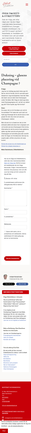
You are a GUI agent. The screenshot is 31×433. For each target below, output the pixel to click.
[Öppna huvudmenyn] (26, 4)
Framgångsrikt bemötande (11, 335)
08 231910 (5, 397)
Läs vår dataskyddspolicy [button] (15, 426)
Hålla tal (6, 356)
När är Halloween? (9, 365)
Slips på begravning (9, 354)
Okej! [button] (4, 430)
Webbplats (7, 224)
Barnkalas (6, 361)
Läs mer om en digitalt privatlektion (14, 320)
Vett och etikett (8, 337)
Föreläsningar (14, 53)
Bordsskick (7, 359)
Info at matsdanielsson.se (9, 405)
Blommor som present (10, 363)
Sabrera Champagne (10, 367)
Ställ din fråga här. (10, 163)
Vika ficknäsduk (8, 369)
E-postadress (9, 216)
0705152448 (6, 401)
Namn (6, 209)
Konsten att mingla (9, 339)
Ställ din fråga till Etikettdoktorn (13, 48)
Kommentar (8, 188)
